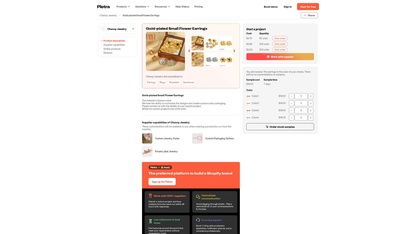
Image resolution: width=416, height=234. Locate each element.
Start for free (308, 6)
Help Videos (182, 6)
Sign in (288, 6)
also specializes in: (164, 76)
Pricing (199, 6)
